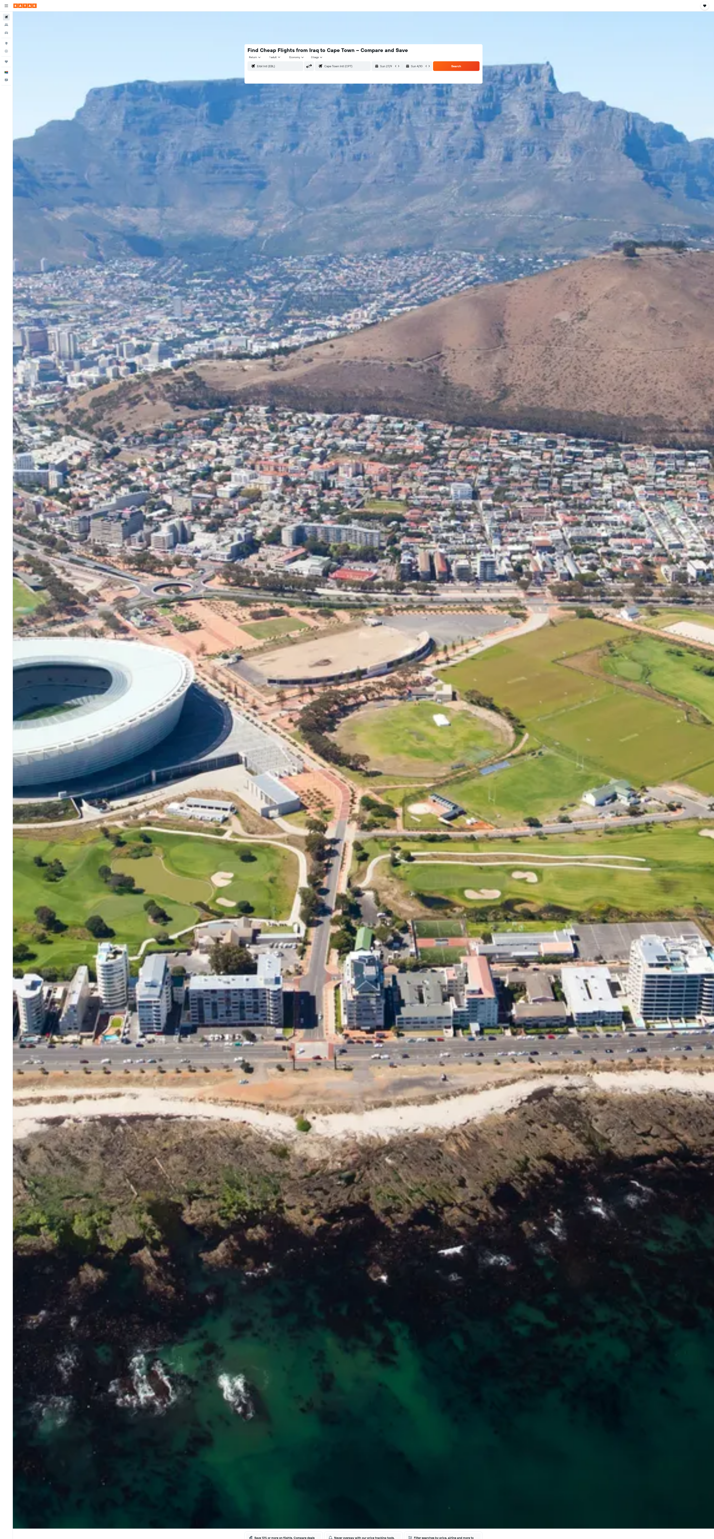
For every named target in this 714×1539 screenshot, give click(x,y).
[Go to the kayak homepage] (25, 6)
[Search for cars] (6, 32)
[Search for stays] (6, 25)
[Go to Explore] (6, 43)
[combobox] (255, 57)
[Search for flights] (6, 17)
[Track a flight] (6, 51)
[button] (6, 6)
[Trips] (6, 61)
